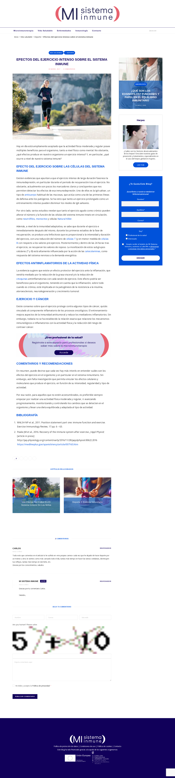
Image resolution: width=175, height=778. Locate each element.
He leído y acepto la (33, 686)
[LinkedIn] (6, 174)
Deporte (37, 37)
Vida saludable (45, 31)
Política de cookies (104, 746)
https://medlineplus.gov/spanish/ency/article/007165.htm (47, 444)
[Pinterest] (6, 167)
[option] (140, 83)
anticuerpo (30, 194)
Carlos (17, 548)
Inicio (16, 37)
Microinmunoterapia (23, 31)
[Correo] (6, 180)
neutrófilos (29, 218)
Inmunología (81, 31)
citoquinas (22, 278)
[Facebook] (6, 154)
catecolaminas (92, 251)
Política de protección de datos (66, 746)
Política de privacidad (41, 686)
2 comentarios (69, 69)
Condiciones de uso (87, 746)
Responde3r (105, 548)
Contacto (96, 31)
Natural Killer (65, 218)
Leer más (140, 165)
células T (71, 238)
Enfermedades (64, 31)
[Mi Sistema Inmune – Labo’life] (87, 14)
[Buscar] (148, 31)
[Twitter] (6, 161)
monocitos (41, 218)
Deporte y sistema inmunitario (87, 502)
